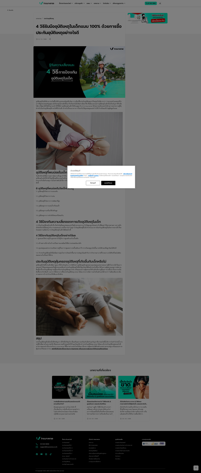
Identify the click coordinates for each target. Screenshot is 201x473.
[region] (101, 177)
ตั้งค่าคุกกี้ (93, 183)
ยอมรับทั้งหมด (108, 183)
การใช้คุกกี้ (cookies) (93, 175)
